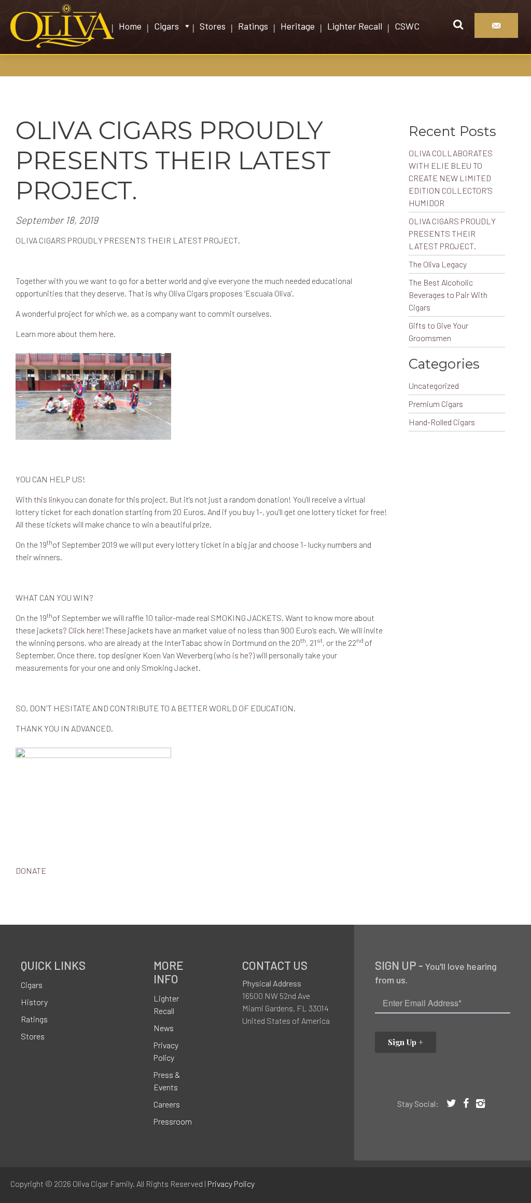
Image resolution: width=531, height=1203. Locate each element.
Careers (166, 1104)
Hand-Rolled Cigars (442, 422)
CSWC (407, 26)
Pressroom (172, 1121)
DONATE (31, 870)
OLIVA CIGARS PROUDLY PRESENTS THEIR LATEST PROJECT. (452, 233)
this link (47, 499)
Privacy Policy (165, 1051)
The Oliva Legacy (438, 264)
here (106, 334)
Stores (213, 26)
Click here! (86, 630)
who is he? (234, 655)
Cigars (166, 26)
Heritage (298, 26)
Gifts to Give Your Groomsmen (438, 331)
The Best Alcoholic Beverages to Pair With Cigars (448, 294)
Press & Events (166, 1081)
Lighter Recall (354, 26)
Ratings (253, 26)
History (34, 1002)
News (163, 1028)
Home (130, 26)
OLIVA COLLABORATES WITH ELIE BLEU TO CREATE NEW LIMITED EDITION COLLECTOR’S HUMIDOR (451, 178)
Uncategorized (434, 385)
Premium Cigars (436, 404)
